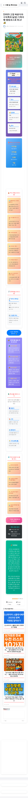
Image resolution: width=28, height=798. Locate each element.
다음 (5, 720)
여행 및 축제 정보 (11, 5)
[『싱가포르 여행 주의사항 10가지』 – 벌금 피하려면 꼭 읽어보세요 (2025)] (14, 664)
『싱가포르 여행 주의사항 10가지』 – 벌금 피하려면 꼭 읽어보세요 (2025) (14, 674)
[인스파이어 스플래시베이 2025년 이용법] (14, 617)
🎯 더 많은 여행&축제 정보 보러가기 (14, 520)
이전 (23, 720)
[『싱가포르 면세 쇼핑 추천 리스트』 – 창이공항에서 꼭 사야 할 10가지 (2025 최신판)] (14, 640)
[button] (4, 5)
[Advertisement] (14, 178)
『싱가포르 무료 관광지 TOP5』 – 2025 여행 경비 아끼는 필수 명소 (14, 698)
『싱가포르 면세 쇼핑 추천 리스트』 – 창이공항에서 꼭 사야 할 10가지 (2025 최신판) (14, 649)
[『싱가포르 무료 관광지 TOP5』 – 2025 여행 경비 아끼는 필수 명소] (14, 689)
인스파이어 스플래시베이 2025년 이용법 (14, 626)
